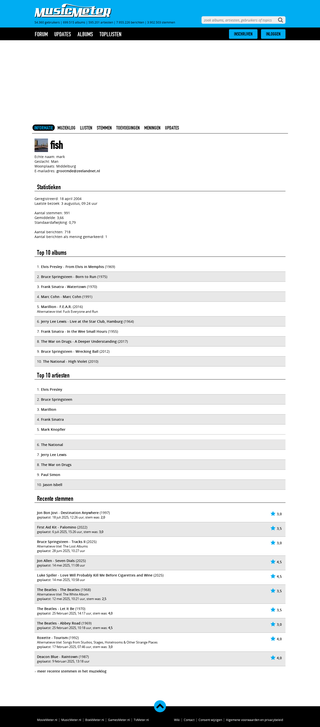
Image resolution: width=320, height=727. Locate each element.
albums (85, 34)
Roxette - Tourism (52, 637)
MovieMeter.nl (47, 720)
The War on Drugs (56, 464)
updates (62, 34)
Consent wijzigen (210, 720)
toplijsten (111, 34)
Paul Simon (50, 474)
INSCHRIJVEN (243, 34)
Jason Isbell (52, 484)
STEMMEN (104, 128)
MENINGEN (152, 128)
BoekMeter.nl (94, 720)
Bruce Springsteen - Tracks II (61, 541)
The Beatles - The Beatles (58, 589)
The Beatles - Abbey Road (58, 623)
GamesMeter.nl (119, 720)
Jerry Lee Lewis (53, 454)
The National (52, 444)
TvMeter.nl (141, 720)
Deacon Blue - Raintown (57, 656)
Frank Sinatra (52, 419)
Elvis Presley (51, 389)
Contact (189, 720)
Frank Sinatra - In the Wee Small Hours (74, 331)
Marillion (48, 409)
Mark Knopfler (53, 429)
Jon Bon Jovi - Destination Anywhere (68, 512)
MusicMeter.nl (71, 720)
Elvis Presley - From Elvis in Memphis (72, 266)
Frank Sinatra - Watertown (63, 286)
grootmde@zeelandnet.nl (78, 170)
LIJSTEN (86, 128)
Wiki (177, 720)
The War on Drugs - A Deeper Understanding (79, 341)
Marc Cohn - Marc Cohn (61, 296)
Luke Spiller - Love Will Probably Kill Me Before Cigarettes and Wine (94, 575)
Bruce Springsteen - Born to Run (68, 276)
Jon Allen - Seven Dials (56, 560)
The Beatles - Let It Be (55, 608)
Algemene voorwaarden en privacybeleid (254, 720)
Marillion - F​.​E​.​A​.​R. (56, 306)
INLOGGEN (273, 34)
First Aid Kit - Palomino (56, 527)
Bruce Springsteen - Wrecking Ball (69, 351)
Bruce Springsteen (56, 399)
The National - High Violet (65, 361)
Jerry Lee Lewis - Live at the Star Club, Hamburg (82, 321)
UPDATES (172, 128)
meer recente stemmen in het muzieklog (71, 671)
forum (41, 34)
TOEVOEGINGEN (128, 128)
